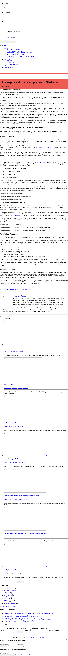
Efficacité (20, 388)
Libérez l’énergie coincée (11, 459)
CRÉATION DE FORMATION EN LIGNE (19, 53)
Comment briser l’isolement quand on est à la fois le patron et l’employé (25, 533)
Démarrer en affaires (9, 590)
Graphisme (7, 597)
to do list (15, 215)
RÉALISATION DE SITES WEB (16, 51)
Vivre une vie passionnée (11, 348)
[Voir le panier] (1, 43)
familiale (48, 147)
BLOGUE (6, 66)
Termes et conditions (32, 637)
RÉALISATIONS (9, 58)
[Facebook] (4, 17)
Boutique (6, 3)
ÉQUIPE (9, 61)
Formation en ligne (9, 594)
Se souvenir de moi (14, 646)
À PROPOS (7, 59)
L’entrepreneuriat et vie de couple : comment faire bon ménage (22, 422)
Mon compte (7, 8)
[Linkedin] (4, 21)
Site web (6, 602)
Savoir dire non (8, 384)
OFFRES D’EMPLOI (13, 64)
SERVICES (7, 48)
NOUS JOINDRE (9, 67)
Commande (7, 12)
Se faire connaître (8, 600)
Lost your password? (26, 646)
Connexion (3, 646)
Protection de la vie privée (46, 637)
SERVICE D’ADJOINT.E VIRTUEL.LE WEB (20, 56)
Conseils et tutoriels (9, 589)
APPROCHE (11, 62)
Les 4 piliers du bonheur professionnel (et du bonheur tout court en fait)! (25, 570)
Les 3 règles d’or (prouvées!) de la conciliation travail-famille (22, 495)
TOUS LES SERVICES (14, 50)
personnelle (41, 147)
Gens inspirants (8, 595)
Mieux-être (21, 351)
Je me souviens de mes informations (25, 655)
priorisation (41, 162)
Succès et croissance (9, 603)
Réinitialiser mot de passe (7, 655)
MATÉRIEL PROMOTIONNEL (16, 54)
